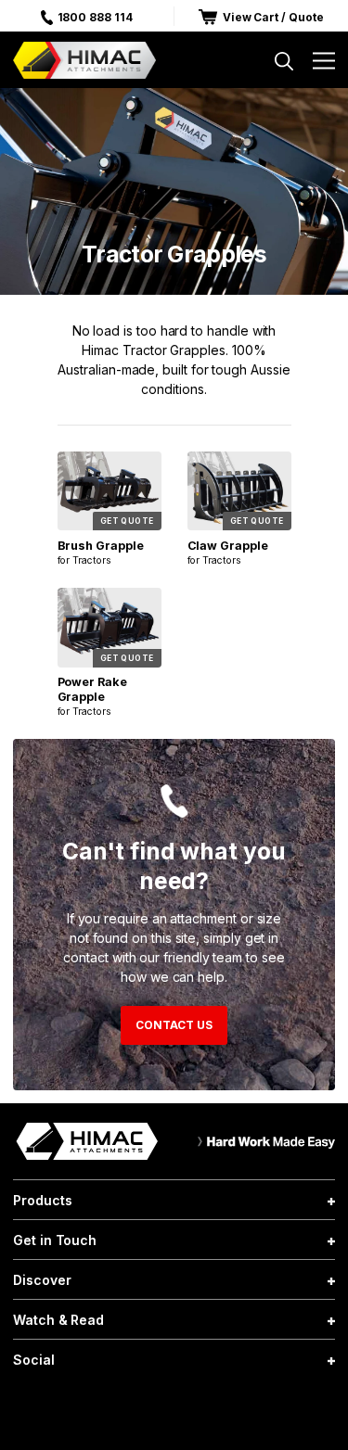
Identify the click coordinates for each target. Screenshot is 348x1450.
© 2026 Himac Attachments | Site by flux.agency (174, 1408)
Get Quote (127, 521)
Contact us (174, 1025)
